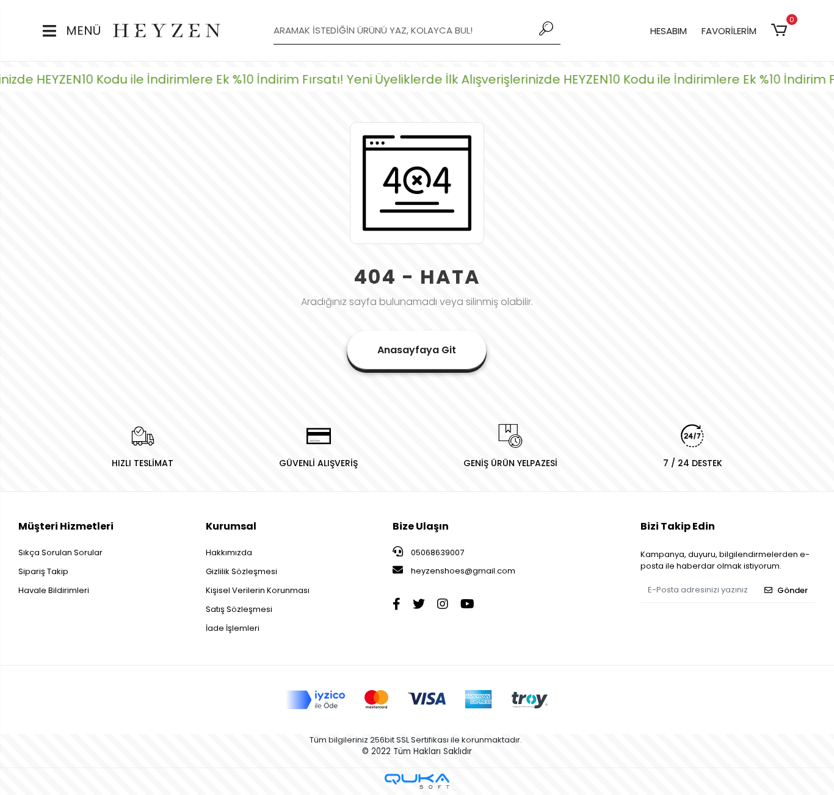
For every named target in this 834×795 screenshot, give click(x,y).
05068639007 (436, 552)
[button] (781, 30)
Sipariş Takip (43, 571)
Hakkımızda (229, 552)
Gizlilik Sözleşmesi (241, 571)
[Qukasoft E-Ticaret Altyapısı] (417, 781)
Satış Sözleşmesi (239, 609)
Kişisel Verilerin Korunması (258, 590)
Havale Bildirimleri (53, 590)
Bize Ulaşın (421, 526)
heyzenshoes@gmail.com (463, 571)
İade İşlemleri (232, 628)
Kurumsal (231, 526)
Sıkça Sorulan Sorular (60, 552)
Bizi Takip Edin (677, 526)
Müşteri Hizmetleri (66, 526)
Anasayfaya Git (416, 350)
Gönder (792, 590)
